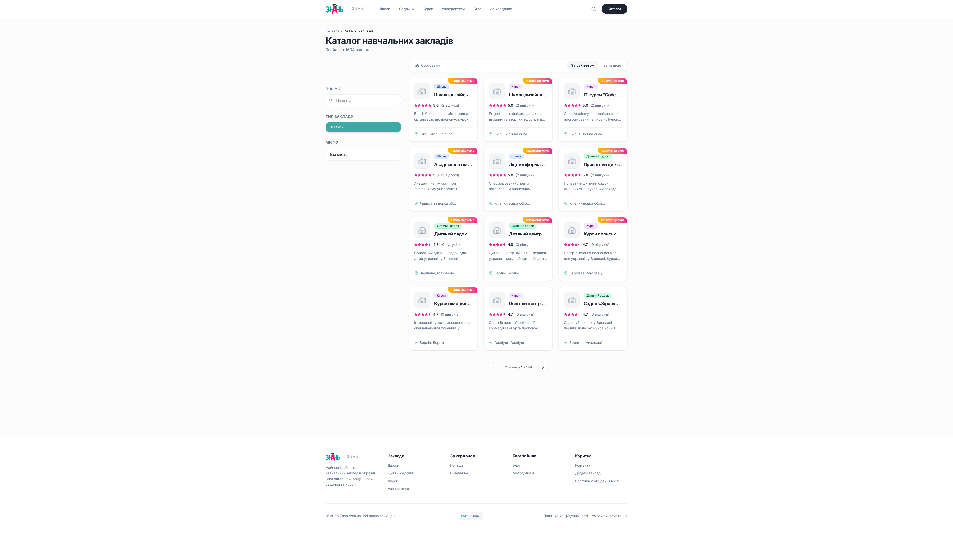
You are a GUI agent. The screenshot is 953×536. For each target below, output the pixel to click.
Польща (457, 465)
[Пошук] (594, 9)
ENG (476, 516)
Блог (477, 9)
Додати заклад (588, 473)
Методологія (523, 473)
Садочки (406, 9)
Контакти (582, 465)
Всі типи (336, 127)
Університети (453, 9)
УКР (464, 516)
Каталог (614, 9)
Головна (332, 30)
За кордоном (501, 9)
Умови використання (609, 516)
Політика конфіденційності (597, 481)
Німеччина (459, 473)
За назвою (612, 65)
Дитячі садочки (401, 473)
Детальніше (465, 134)
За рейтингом (582, 65)
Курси (428, 9)
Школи (384, 9)
